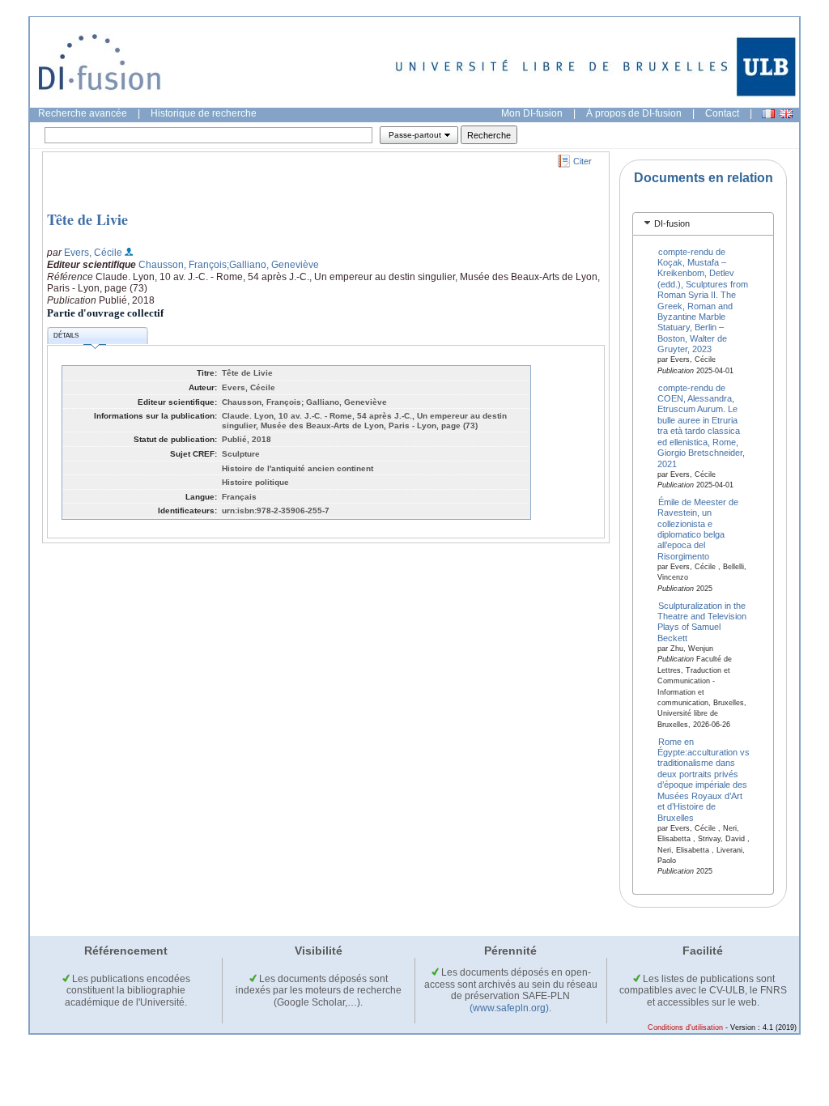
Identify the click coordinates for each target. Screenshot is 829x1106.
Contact (722, 113)
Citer (582, 161)
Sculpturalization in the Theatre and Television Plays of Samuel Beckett (701, 621)
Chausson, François (182, 264)
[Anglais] (786, 114)
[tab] (703, 224)
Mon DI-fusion (532, 113)
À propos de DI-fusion (634, 113)
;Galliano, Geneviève (273, 264)
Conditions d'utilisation (685, 1027)
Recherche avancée (82, 113)
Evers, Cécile (93, 252)
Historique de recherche (204, 113)
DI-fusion (672, 223)
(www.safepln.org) (509, 1008)
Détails (66, 335)
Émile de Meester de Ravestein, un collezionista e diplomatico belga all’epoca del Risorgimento (698, 528)
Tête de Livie (87, 219)
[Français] (768, 114)
